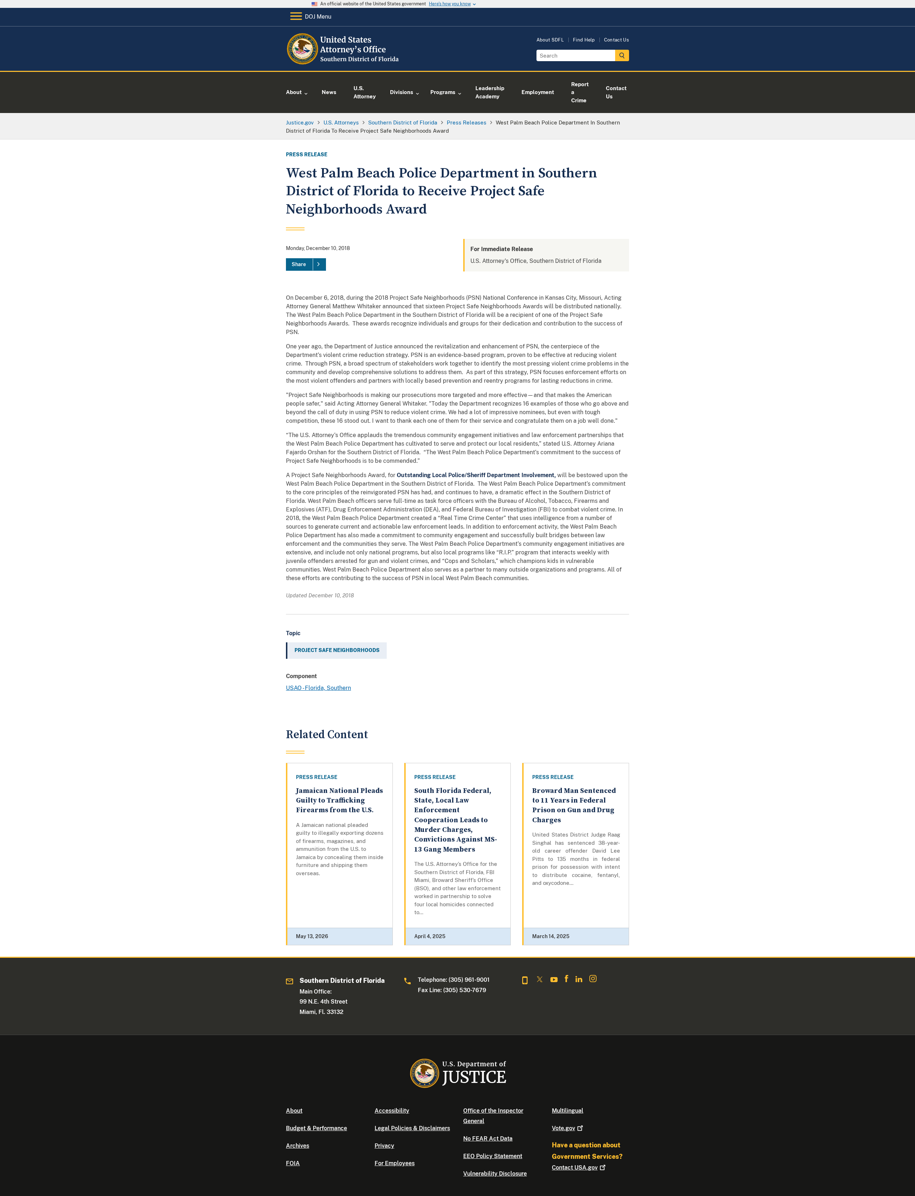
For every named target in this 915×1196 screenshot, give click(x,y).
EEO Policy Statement (492, 1156)
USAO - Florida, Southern (318, 688)
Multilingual (567, 1110)
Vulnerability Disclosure (495, 1173)
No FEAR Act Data (488, 1138)
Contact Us (616, 40)
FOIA (293, 1163)
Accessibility (392, 1110)
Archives (297, 1145)
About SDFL (550, 40)
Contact (575, 1167)
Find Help (584, 40)
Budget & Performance (316, 1128)
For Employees (395, 1163)
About (294, 1110)
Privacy (384, 1145)
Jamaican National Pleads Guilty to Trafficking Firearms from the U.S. (339, 800)
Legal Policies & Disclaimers (412, 1128)
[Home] (344, 62)
